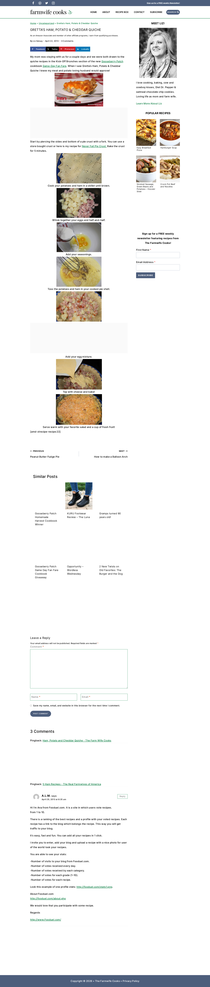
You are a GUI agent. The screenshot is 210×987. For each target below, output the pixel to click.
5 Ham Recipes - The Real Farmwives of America (72, 784)
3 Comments (67, 41)
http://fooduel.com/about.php (48, 898)
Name (35, 696)
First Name (143, 249)
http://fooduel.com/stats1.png (94, 886)
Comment (37, 646)
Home (93, 12)
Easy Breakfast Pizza (144, 148)
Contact (139, 12)
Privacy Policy (131, 981)
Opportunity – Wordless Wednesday (75, 570)
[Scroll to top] (203, 977)
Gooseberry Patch (112, 61)
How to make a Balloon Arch (111, 454)
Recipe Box (122, 12)
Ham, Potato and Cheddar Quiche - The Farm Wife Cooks (77, 740)
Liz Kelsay (38, 41)
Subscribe (156, 12)
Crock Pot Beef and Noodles (167, 185)
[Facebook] (33, 3)
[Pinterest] (40, 3)
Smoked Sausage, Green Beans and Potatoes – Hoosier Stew (146, 188)
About (106, 12)
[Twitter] (47, 3)
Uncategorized (46, 23)
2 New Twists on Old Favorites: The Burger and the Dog (111, 570)
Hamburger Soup (168, 147)
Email (86, 696)
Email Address (145, 262)
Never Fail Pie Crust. (94, 146)
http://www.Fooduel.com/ (45, 919)
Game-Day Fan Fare (54, 66)
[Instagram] (53, 3)
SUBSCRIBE (145, 275)
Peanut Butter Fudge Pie (44, 454)
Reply (122, 796)
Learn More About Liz (149, 103)
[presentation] (46, 496)
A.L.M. (46, 795)
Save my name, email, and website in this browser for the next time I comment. (76, 705)
